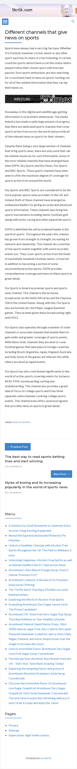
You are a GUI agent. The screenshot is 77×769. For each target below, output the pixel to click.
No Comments (13, 466)
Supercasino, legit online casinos (29, 735)
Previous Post (19, 446)
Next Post (60, 474)
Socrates (45, 758)
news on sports (21, 422)
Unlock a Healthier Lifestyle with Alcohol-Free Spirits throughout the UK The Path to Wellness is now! (40, 550)
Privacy (13, 725)
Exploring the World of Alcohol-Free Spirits (36, 599)
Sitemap (14, 730)
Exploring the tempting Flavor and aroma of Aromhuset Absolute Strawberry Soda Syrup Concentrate (37, 673)
